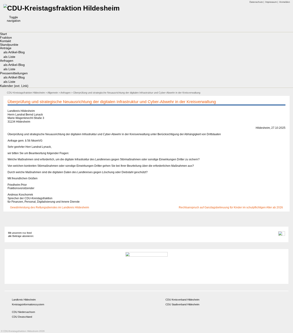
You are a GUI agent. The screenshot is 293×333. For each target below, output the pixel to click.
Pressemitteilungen (14, 73)
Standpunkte (9, 44)
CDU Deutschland (22, 316)
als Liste (9, 57)
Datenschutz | (257, 2)
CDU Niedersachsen (23, 312)
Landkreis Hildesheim (24, 299)
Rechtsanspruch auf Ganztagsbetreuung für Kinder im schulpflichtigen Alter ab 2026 (231, 207)
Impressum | (271, 2)
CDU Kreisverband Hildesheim (182, 299)
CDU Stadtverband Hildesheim (182, 304)
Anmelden (284, 2)
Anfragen (6, 60)
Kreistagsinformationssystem (28, 304)
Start (3, 34)
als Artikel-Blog (14, 52)
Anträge (5, 48)
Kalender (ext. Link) (14, 86)
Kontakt (5, 41)
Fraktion (6, 37)
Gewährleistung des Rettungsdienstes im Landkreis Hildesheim (49, 207)
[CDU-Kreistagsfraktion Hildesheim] (61, 8)
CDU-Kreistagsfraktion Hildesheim (26, 92)
